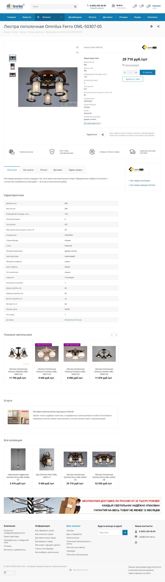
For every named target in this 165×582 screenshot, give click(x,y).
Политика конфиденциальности (14, 531)
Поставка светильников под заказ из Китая (53, 411)
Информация (42, 525)
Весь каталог (74, 525)
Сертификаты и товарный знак (16, 541)
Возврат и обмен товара (109, 152)
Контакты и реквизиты (15, 549)
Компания (9, 525)
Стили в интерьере (44, 548)
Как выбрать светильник (47, 552)
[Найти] (75, 6)
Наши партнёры (11, 536)
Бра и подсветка (74, 534)
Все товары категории (140, 180)
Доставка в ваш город (45, 537)
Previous (112, 335)
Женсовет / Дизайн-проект (47, 545)
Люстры (70, 530)
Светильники (73, 537)
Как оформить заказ (44, 530)
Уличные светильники (77, 554)
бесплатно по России (73, 320)
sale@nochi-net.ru (147, 536)
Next (116, 335)
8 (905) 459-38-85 (98, 5)
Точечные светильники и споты (79, 542)
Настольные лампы (76, 547)
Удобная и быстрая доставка (147, 152)
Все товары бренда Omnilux (142, 185)
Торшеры (71, 551)
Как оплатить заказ (44, 534)
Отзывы (7, 546)
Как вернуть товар (44, 541)
